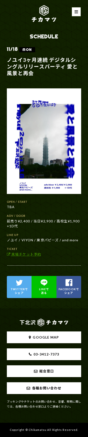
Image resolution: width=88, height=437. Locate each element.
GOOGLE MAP (46, 337)
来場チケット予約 (26, 254)
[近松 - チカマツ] (44, 13)
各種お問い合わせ (47, 388)
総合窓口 (46, 371)
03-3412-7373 (46, 354)
